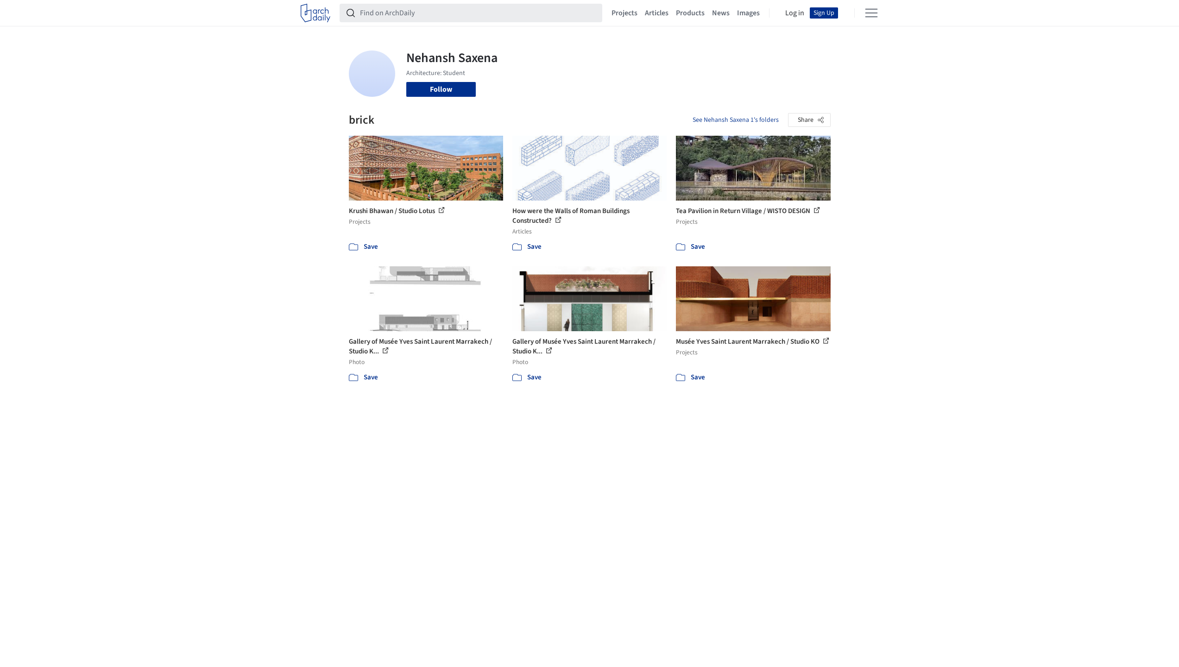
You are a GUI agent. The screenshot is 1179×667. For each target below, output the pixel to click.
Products (690, 13)
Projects (624, 13)
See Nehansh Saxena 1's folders (736, 120)
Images (748, 13)
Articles (656, 13)
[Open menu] (871, 13)
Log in (794, 13)
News (721, 13)
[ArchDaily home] (315, 13)
